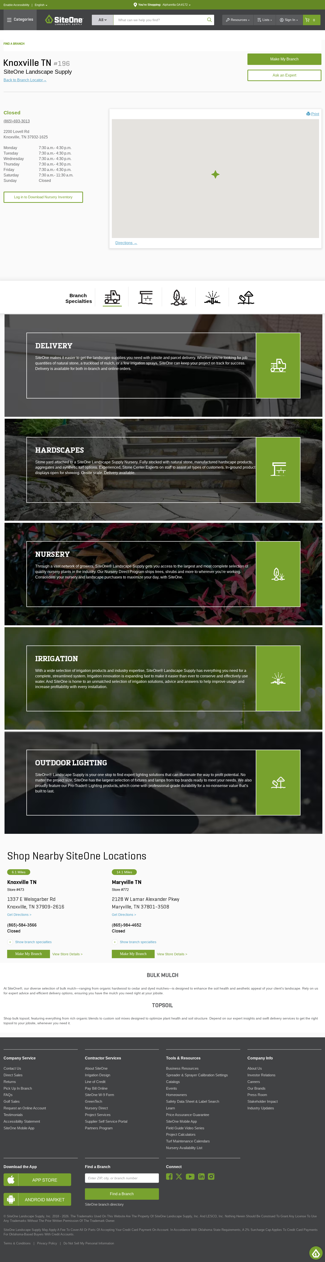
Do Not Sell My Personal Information (89, 1243)
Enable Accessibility (16, 5)
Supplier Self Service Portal (106, 1121)
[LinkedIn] (202, 1178)
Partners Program (99, 1128)
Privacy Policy (47, 1243)
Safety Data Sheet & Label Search (192, 1101)
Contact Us (12, 1068)
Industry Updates (260, 1108)
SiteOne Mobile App (19, 1128)
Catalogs (173, 1082)
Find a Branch (97, 1167)
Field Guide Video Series (185, 1128)
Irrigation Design (97, 1075)
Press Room (257, 1095)
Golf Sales (12, 1101)
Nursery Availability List (184, 1148)
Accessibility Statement (22, 1121)
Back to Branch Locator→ (25, 80)
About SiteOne (96, 1068)
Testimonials (13, 1115)
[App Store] (41, 1179)
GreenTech (93, 1101)
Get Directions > (19, 915)
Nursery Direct (96, 1108)
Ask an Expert (284, 75)
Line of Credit (95, 1082)
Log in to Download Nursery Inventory (43, 197)
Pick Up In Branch (18, 1088)
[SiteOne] (64, 24)
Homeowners (176, 1095)
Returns (10, 1082)
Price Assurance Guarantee (187, 1115)
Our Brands (256, 1088)
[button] (41, 5)
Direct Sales (13, 1075)
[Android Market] (41, 1199)
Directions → (126, 243)
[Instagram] (212, 1178)
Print (315, 114)
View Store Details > (67, 954)
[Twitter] (180, 1178)
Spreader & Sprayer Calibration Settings (197, 1075)
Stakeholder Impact (262, 1101)
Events (171, 1088)
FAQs (8, 1095)
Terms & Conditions (17, 1243)
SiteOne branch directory (104, 1204)
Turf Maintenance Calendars (188, 1141)
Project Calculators (181, 1134)
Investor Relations (261, 1075)
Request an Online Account (25, 1108)
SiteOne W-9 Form (99, 1095)
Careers (253, 1082)
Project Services (98, 1115)
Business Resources (182, 1068)
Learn (170, 1108)
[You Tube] (191, 1178)
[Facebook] (170, 1178)
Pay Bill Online (96, 1088)
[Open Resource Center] (316, 1253)
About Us (254, 1068)
